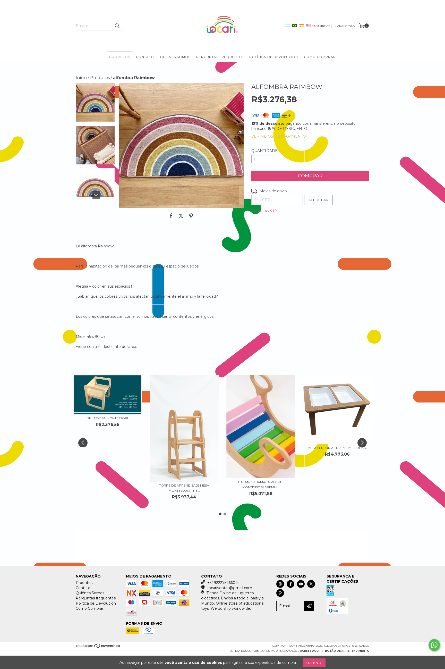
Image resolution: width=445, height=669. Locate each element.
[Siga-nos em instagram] (280, 584)
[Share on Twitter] (180, 215)
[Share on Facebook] (171, 215)
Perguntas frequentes (219, 57)
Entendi (314, 663)
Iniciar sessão (344, 26)
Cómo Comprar (320, 57)
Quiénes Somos (175, 57)
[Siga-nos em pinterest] (280, 593)
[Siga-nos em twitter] (311, 584)
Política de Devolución (273, 57)
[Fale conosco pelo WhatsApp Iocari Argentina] (434, 645)
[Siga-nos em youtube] (301, 584)
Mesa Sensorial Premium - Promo (337, 448)
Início (81, 77)
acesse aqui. (310, 651)
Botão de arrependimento (347, 651)
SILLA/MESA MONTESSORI (107, 418)
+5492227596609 (222, 582)
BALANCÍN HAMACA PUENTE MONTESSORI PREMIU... (261, 484)
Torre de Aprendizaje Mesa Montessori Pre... (184, 487)
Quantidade (264, 150)
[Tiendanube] (98, 647)
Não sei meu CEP (264, 210)
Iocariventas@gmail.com (229, 588)
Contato (145, 57)
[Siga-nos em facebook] (290, 584)
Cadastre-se (321, 26)
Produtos (119, 57)
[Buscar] (117, 25)
